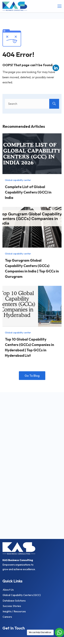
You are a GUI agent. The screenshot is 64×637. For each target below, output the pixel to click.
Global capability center (18, 180)
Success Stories (12, 606)
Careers (7, 616)
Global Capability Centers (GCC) (22, 595)
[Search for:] (32, 104)
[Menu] (59, 6)
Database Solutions (14, 600)
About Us (8, 589)
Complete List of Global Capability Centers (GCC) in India (28, 192)
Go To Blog (32, 375)
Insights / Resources (14, 611)
